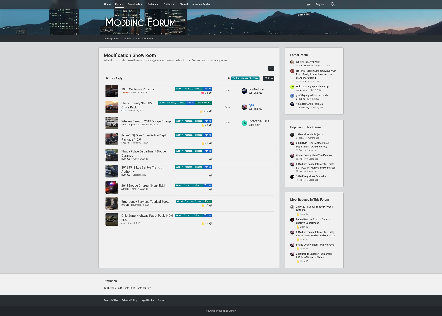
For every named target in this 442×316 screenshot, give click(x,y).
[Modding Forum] (221, 22)
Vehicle (207, 89)
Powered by (221, 310)
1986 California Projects (137, 89)
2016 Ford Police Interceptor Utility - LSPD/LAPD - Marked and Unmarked (316, 166)
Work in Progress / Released (189, 89)
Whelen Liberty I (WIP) (308, 62)
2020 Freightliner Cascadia (311, 176)
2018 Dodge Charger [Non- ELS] (143, 185)
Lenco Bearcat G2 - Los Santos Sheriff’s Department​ (313, 221)
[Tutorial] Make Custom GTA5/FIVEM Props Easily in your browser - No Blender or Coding (316, 74)
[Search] (332, 4)
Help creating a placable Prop (312, 86)
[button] (271, 68)
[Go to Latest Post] (244, 91)
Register (320, 4)
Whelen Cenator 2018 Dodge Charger (146, 121)
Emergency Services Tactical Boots (145, 201)
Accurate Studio (203, 103)
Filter (270, 78)
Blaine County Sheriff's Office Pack (315, 155)
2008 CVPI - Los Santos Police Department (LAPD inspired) (312, 145)
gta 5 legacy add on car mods (312, 95)
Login (308, 4)
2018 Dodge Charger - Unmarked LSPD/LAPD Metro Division (314, 255)
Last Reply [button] (116, 78)
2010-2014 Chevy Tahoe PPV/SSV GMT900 (314, 208)
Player (208, 201)
